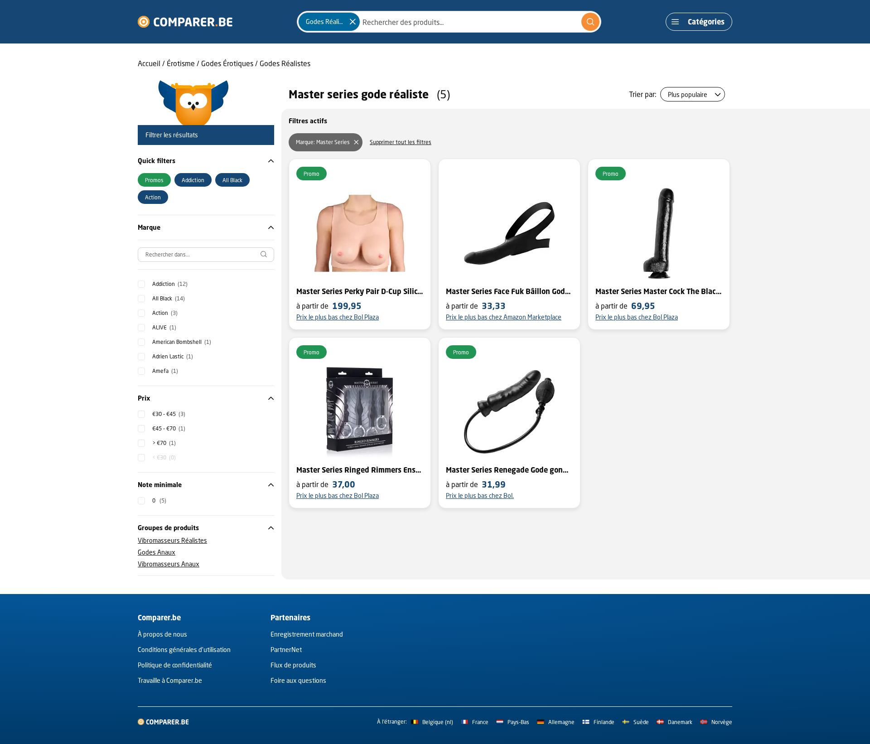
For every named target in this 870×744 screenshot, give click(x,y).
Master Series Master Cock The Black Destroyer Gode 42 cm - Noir (658, 291)
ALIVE (164, 327)
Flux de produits (293, 665)
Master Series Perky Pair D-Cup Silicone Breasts (359, 291)
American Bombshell (181, 341)
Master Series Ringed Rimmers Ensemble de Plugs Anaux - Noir (359, 469)
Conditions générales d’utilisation (184, 649)
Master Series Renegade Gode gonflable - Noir (509, 469)
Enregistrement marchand (307, 634)
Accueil (149, 63)
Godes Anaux (156, 552)
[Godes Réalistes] (352, 21)
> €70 (164, 443)
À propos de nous (162, 634)
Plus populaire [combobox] (687, 94)
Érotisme (181, 63)
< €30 (164, 457)
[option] (154, 180)
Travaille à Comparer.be (170, 680)
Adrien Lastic (172, 356)
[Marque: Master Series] (356, 142)
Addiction (170, 283)
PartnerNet (286, 649)
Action (165, 312)
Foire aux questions (298, 680)
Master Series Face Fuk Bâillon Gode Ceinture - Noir (509, 291)
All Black (168, 298)
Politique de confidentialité (175, 665)
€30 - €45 (168, 414)
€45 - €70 (168, 428)
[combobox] (449, 22)
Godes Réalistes (285, 63)
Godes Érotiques (227, 63)
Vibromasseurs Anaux (168, 564)
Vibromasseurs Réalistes (172, 540)
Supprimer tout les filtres (400, 142)
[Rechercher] (590, 22)
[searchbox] (206, 254)
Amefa (165, 370)
